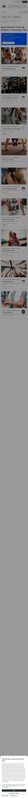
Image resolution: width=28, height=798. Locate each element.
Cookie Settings (14, 793)
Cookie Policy (14, 795)
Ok (14, 790)
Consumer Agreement (12, 785)
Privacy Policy (5, 795)
